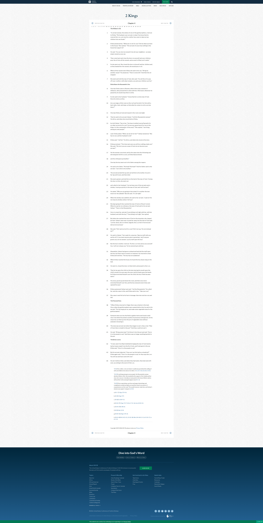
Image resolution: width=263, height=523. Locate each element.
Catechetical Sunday (94, 500)
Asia (90, 486)
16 (120, 26)
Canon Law (92, 496)
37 (119, 403)
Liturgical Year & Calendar (118, 486)
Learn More (145, 468)
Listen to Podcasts (130, 457)
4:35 (116, 410)
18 (124, 26)
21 (131, 26)
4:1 (116, 369)
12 (111, 26)
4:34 (116, 406)
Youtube (162, 511)
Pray (134, 484)
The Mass (113, 492)
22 (133, 26)
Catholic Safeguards (94, 502)
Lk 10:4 (132, 389)
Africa (91, 480)
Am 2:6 (142, 370)
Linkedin (165, 511)
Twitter (156, 511)
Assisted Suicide (93, 490)
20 (129, 26)
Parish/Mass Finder (159, 478)
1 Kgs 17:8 (121, 392)
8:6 (145, 370)
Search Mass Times (116, 482)
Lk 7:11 (131, 403)
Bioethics (91, 494)
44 (119, 417)
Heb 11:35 (121, 410)
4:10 (116, 396)
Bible (90, 492)
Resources (157, 480)
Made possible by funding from (158, 516)
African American (93, 482)
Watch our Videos (141, 457)
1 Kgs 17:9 (121, 396)
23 (135, 26)
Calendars (157, 482)
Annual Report (93, 484)
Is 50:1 (149, 370)
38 (132, 417)
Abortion (91, 478)
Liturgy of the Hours (116, 490)
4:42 (116, 417)
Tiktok (172, 511)
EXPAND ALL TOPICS (94, 505)
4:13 (116, 374)
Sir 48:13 (122, 406)
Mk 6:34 (135, 417)
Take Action (136, 478)
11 (109, 26)
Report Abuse (156, 2)
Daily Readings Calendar (142, 2)
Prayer (113, 484)
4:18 (116, 403)
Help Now (165, 1)
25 (140, 26)
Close (259, 521)
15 (117, 26)
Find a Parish (147, 2)
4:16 (116, 399)
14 (115, 26)
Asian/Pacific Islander (95, 488)
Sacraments (114, 488)
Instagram (169, 511)
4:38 (116, 414)
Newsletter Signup (159, 484)
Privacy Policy (140, 428)
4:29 (116, 383)
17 (122, 26)
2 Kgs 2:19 (123, 414)
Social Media (157, 486)
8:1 (137, 380)
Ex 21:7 (138, 370)
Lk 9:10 (146, 417)
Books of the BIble (116, 480)
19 (126, 26)
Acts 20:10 (138, 403)
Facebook (159, 511)
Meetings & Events (138, 482)
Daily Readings (136, 2)
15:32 (129, 417)
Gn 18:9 (120, 399)
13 (113, 26)
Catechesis (92, 498)
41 (119, 414)
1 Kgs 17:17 (123, 403)
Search (172, 2)
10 (106, 26)
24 (138, 26)
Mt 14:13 (122, 417)
